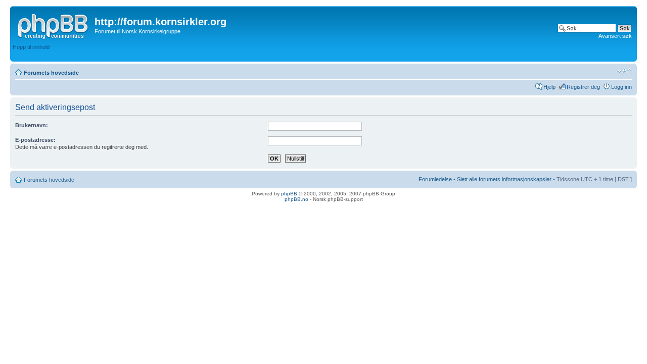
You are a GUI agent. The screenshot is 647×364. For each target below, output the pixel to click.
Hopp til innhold (31, 47)
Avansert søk (615, 36)
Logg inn (621, 87)
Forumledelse (435, 179)
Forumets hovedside (51, 73)
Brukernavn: (31, 125)
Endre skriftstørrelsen (624, 70)
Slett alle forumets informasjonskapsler (504, 179)
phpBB (289, 193)
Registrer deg (583, 87)
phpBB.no (296, 199)
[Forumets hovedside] (54, 25)
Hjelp (549, 87)
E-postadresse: (35, 140)
